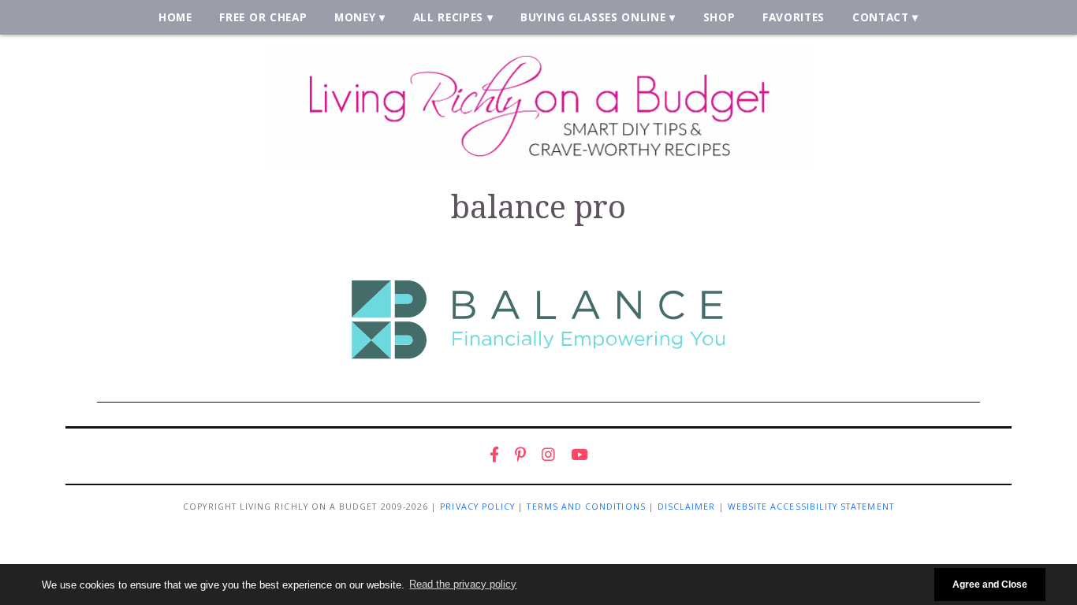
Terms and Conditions (586, 506)
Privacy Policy (477, 506)
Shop (719, 16)
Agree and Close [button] (989, 584)
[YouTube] (579, 454)
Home (175, 16)
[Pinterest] (520, 454)
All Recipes (448, 16)
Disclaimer (687, 506)
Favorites (793, 16)
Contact (880, 16)
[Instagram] (548, 454)
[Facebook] (494, 454)
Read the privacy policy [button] (462, 584)
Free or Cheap (263, 16)
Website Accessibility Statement (811, 506)
